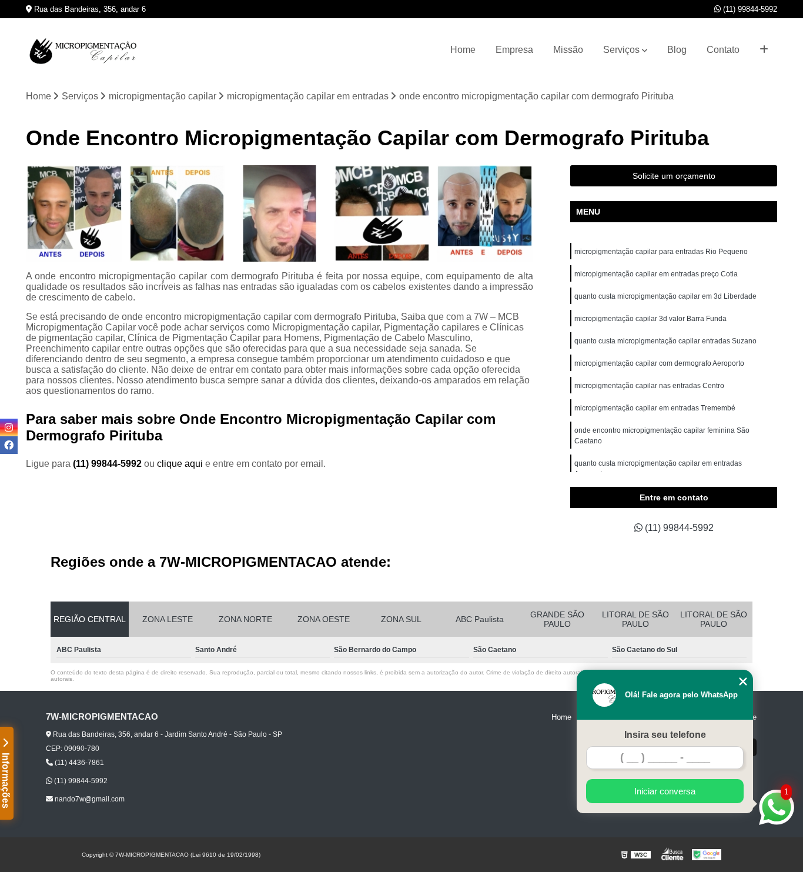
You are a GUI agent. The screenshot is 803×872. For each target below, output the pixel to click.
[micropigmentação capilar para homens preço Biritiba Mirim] (484, 213)
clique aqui (180, 464)
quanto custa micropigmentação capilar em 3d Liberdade (665, 296)
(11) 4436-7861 (78, 763)
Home (463, 50)
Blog (677, 50)
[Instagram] (9, 427)
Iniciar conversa (664, 791)
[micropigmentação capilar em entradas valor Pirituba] (382, 213)
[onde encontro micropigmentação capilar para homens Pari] (74, 213)
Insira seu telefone (665, 735)
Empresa (514, 50)
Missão (568, 50)
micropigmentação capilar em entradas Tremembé (654, 408)
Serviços (621, 50)
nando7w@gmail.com (89, 799)
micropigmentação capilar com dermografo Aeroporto (659, 363)
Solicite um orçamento (674, 176)
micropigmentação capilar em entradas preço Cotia (656, 274)
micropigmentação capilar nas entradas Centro (649, 386)
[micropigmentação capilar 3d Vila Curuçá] (279, 213)
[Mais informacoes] (764, 50)
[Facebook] (9, 445)
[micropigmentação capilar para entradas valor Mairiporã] (177, 213)
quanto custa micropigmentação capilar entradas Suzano (665, 341)
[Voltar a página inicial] (84, 50)
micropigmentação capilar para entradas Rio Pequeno (661, 252)
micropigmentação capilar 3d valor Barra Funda (650, 319)
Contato (723, 50)
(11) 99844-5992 (749, 9)
